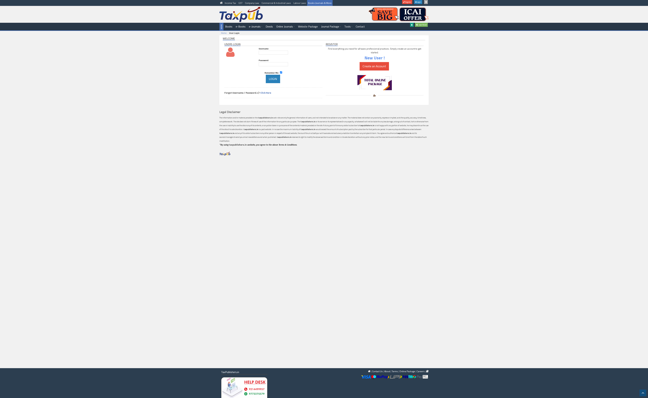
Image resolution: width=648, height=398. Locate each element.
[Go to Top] (643, 393)
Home (224, 33)
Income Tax (230, 3)
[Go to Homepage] (221, 3)
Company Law (252, 3)
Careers (421, 371)
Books (228, 26)
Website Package (308, 26)
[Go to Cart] (426, 2)
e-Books (241, 26)
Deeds (269, 26)
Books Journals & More (320, 3)
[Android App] (412, 25)
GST (241, 3)
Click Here (265, 92)
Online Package (407, 371)
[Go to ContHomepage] (427, 371)
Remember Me (272, 72)
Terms (395, 371)
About (387, 371)
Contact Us (377, 371)
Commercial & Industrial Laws (276, 3)
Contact (360, 26)
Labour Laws (300, 3)
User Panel (422, 24)
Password (263, 60)
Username (263, 48)
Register (408, 2)
